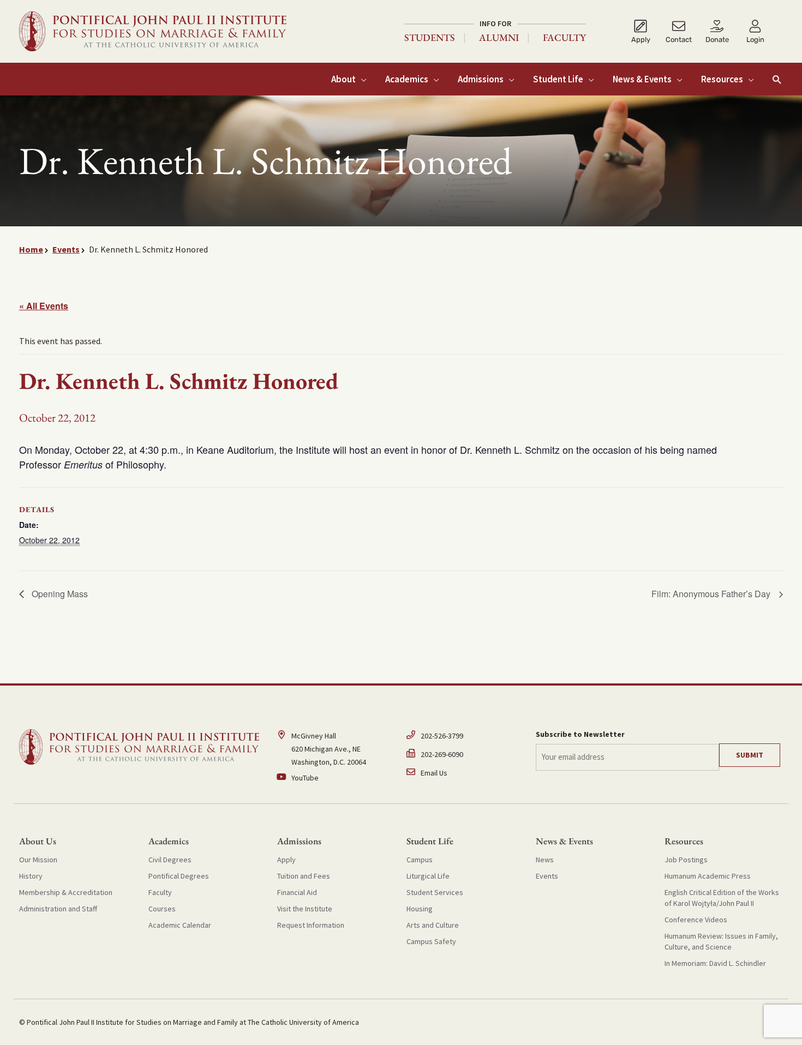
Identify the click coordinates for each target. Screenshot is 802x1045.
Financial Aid (297, 892)
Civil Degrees (169, 859)
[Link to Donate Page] (717, 31)
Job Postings (686, 859)
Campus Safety (431, 941)
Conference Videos (696, 919)
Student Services (434, 892)
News (545, 859)
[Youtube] (336, 777)
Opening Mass (58, 593)
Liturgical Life (428, 876)
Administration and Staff (58, 909)
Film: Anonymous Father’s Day (712, 593)
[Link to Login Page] (755, 31)
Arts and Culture (432, 925)
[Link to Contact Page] (679, 31)
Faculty (564, 38)
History (31, 876)
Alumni (499, 38)
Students (429, 38)
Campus (419, 859)
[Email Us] (465, 772)
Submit (749, 755)
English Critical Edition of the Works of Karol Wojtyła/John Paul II (722, 897)
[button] (777, 79)
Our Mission (38, 859)
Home (31, 249)
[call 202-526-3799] (465, 738)
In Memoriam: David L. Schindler (715, 963)
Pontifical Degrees (178, 876)
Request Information (310, 925)
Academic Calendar (179, 925)
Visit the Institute (304, 909)
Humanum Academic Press (708, 876)
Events (66, 249)
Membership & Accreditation (65, 892)
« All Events (43, 305)
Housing (419, 909)
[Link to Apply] (640, 31)
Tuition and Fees (303, 876)
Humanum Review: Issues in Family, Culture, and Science (721, 941)
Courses (162, 909)
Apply (286, 859)
